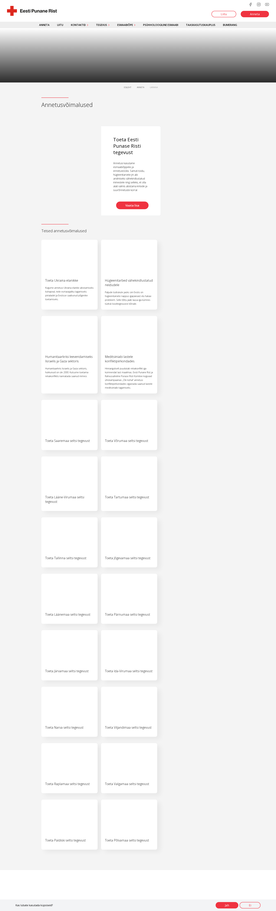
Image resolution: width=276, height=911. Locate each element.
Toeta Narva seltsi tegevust (64, 727)
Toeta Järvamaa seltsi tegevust (67, 671)
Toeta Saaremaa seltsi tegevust (67, 441)
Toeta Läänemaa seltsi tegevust (67, 614)
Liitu (60, 25)
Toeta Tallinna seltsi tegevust (65, 558)
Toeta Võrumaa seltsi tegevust (126, 441)
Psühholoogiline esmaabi (160, 25)
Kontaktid (78, 25)
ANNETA (140, 87)
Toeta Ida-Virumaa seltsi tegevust (129, 671)
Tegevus (101, 25)
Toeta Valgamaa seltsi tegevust (127, 784)
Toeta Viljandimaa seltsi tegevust (128, 727)
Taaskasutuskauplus (200, 25)
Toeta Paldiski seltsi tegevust (65, 840)
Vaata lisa (132, 205)
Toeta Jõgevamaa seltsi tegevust (127, 558)
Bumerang (230, 25)
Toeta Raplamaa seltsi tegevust (67, 784)
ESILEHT (127, 87)
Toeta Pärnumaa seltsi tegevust (127, 614)
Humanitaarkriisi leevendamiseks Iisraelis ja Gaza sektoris (69, 358)
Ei (250, 905)
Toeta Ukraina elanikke (61, 280)
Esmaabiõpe (125, 25)
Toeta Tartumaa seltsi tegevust (127, 497)
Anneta (44, 25)
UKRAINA (154, 87)
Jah (227, 905)
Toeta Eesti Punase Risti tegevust (127, 146)
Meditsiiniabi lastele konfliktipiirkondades (119, 358)
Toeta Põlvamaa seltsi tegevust (127, 840)
